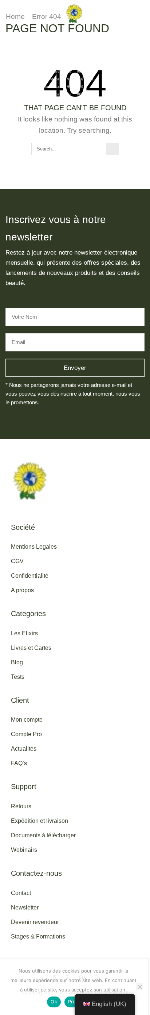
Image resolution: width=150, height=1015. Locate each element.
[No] (139, 986)
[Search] (112, 149)
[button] (7, 13)
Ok (54, 1001)
